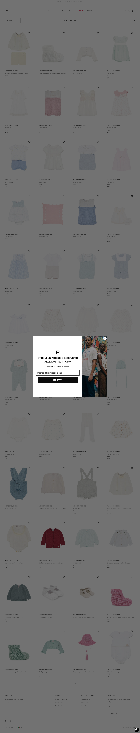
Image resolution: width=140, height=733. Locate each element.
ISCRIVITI (57, 380)
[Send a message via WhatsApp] (137, 730)
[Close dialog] (104, 338)
